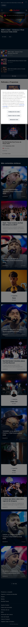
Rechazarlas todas (14, 119)
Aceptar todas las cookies (14, 115)
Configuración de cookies (14, 111)
